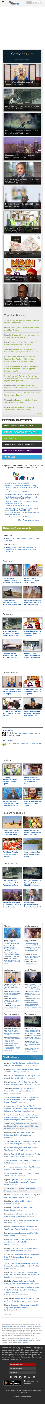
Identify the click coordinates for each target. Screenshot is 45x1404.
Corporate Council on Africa (19, 444)
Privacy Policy (24, 1390)
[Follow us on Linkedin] (24, 1377)
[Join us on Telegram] (20, 1377)
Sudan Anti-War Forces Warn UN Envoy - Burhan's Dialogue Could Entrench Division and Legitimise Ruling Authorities (21, 378)
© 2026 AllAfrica (10, 1390)
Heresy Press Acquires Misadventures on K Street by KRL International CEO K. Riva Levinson (22, 550)
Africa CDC (8, 536)
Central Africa (30, 926)
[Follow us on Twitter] (15, 1377)
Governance (9, 863)
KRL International (11, 545)
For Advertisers (16, 1368)
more (38, 413)
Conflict (6, 561)
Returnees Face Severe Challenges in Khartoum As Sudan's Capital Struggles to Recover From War (21, 368)
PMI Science (9, 457)
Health (6, 760)
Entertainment (10, 672)
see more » (8, 1314)
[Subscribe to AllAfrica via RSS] (34, 1377)
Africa (6, 926)
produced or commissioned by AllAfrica (22, 1340)
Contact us (25, 1342)
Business (7, 614)
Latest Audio (7, 741)
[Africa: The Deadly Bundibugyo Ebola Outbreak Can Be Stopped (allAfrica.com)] (12, 933)
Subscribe (13, 1372)
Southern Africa (11, 1014)
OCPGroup (9, 438)
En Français (35, 2)
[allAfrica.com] (22, 476)
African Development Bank (17, 426)
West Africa (29, 1014)
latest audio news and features (27, 743)
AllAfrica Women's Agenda (17, 451)
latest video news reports (23, 733)
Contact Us (37, 1390)
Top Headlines (13, 315)
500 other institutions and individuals (31, 1326)
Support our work (16, 1364)
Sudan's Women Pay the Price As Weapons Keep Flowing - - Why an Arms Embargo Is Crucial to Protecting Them (19, 359)
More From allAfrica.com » (28, 520)
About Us (24, 1393)
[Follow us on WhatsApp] (29, 1377)
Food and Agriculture (13, 813)
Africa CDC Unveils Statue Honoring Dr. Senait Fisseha (23, 539)
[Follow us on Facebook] (11, 1377)
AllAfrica (14, 3)
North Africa (29, 970)
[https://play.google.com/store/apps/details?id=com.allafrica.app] (12, 1383)
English (29, 2)
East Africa (8, 970)
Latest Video (7, 730)
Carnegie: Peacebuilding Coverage (20, 432)
